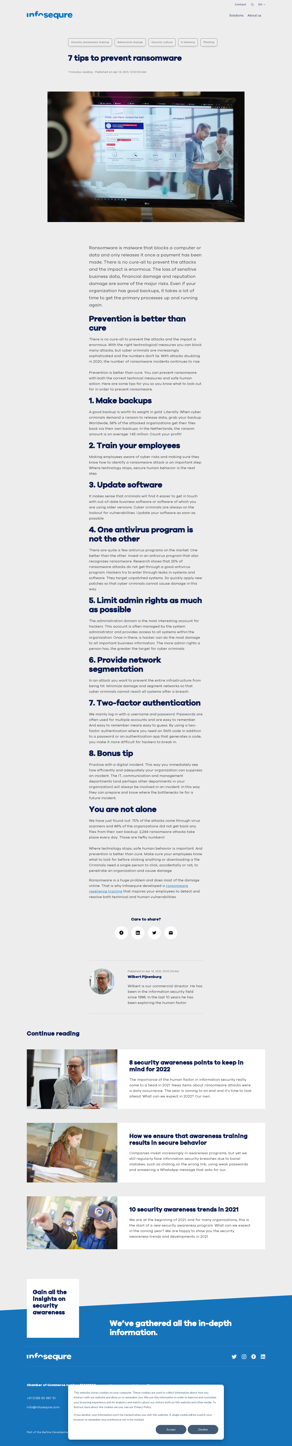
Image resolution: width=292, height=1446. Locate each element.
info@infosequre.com (43, 1407)
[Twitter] (234, 1356)
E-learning (188, 42)
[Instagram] (244, 1356)
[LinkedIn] (263, 1356)
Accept (171, 1429)
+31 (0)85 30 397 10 (41, 1398)
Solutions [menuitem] (236, 15)
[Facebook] (253, 1356)
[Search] (252, 4)
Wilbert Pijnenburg (144, 976)
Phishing (208, 42)
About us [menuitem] (254, 15)
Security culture (162, 42)
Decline (203, 1429)
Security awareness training (90, 42)
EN (260, 4)
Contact (240, 4)
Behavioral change (130, 42)
